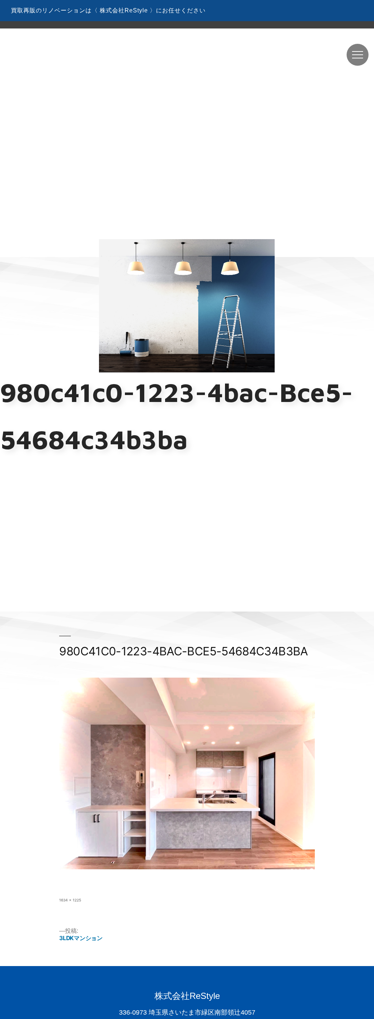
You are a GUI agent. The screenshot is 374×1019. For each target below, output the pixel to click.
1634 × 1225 (70, 900)
